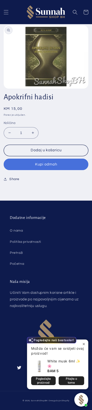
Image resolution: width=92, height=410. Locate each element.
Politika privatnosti (25, 242)
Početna (17, 264)
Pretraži (16, 253)
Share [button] (14, 179)
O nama (16, 230)
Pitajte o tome (71, 380)
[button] (6, 12)
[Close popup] (84, 344)
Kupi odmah (46, 164)
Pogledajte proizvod (43, 380)
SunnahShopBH (39, 401)
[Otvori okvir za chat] (81, 400)
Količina (9, 123)
